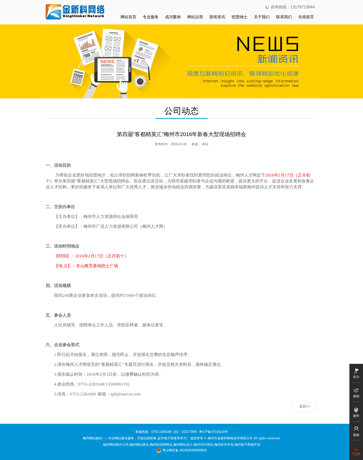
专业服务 (151, 17)
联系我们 (284, 17)
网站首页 (128, 17)
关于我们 (262, 17)
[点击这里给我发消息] (356, 433)
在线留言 (306, 17)
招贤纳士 (239, 17)
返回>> (304, 406)
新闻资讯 (217, 17)
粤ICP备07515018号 (213, 432)
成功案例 (173, 17)
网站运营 (195, 17)
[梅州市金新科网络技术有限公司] (75, 11)
